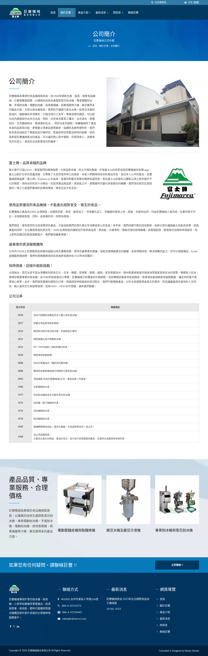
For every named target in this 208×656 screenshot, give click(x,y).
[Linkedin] (18, 627)
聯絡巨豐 (133, 12)
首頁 (53, 12)
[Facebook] (10, 627)
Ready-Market (192, 651)
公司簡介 (115, 46)
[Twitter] (14, 627)
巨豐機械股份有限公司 (39, 650)
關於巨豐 (66, 12)
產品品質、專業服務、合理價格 (28, 487)
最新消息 (101, 12)
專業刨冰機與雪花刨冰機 (152, 530)
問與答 (117, 12)
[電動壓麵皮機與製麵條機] (58, 499)
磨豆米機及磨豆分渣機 (102, 530)
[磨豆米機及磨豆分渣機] (107, 499)
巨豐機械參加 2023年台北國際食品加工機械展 (127, 601)
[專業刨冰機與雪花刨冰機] (155, 499)
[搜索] (152, 2)
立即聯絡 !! (177, 565)
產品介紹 (83, 12)
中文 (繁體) (193, 2)
